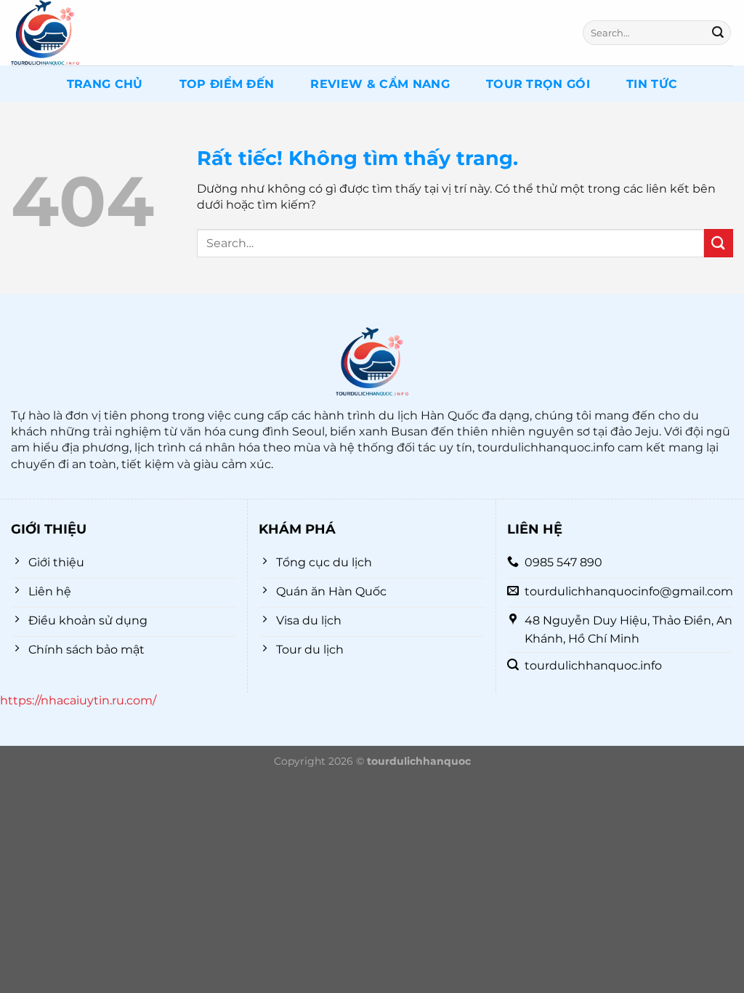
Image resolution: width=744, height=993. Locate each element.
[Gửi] (717, 32)
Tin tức (651, 84)
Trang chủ (105, 84)
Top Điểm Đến (227, 84)
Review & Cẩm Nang (379, 84)
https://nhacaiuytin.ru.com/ (78, 700)
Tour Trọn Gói (538, 84)
